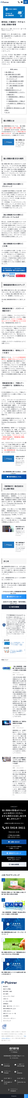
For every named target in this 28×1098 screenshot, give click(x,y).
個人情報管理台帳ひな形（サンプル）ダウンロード (14, 933)
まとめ (8, 112)
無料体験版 (15, 864)
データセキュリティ (7, 1072)
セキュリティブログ (9, 996)
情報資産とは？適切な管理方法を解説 (19, 722)
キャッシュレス (7, 1065)
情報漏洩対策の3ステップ (13, 90)
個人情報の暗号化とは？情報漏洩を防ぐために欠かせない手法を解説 (14, 953)
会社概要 (5, 1016)
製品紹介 (5, 986)
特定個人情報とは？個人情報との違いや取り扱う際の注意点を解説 (14, 893)
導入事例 (5, 994)
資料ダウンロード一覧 (9, 1013)
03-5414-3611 (18, 2)
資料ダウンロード (15, 853)
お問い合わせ (21, 2)
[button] (25, 2)
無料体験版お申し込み (9, 1008)
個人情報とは (10, 72)
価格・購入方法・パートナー (11, 1006)
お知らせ (5, 999)
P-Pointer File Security (13, 421)
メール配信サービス (20, 1065)
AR (19, 1072)
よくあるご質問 (7, 1001)
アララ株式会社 (14, 1052)
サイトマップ (7, 1021)
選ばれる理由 (7, 989)
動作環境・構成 (7, 991)
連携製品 (5, 1003)
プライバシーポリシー (9, 1018)
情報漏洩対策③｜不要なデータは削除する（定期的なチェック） (15, 103)
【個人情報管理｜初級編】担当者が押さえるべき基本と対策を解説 (19, 668)
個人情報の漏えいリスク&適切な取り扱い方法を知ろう (14, 973)
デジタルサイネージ (14, 1090)
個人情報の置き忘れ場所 (13, 74)
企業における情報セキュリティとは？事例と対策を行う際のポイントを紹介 (19, 760)
